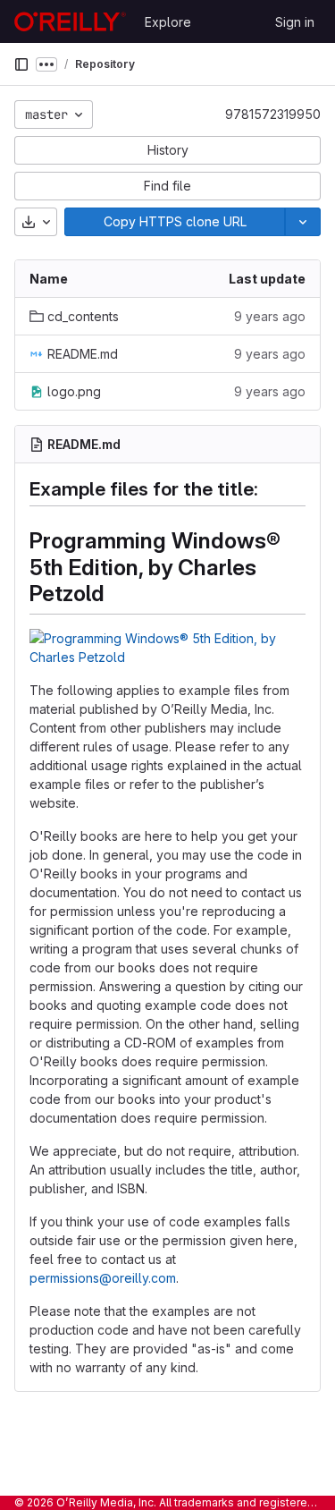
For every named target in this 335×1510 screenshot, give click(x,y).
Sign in (294, 22)
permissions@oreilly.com (102, 1277)
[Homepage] (70, 21)
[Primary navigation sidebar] (21, 64)
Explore (168, 22)
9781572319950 (273, 114)
